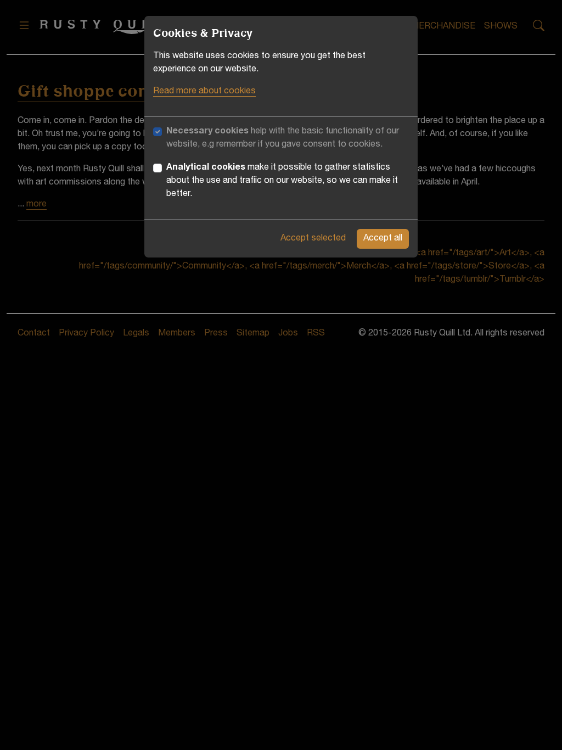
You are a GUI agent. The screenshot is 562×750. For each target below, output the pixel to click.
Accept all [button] (382, 238)
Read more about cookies (204, 91)
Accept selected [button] (313, 238)
